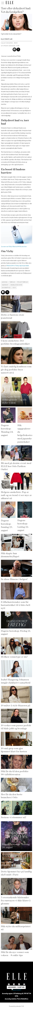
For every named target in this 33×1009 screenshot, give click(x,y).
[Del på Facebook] (14, 49)
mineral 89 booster (16, 285)
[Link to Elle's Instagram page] (9, 984)
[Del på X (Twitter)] (18, 49)
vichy (14, 287)
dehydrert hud (6, 287)
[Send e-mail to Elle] (24, 984)
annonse (4, 282)
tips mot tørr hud (22, 282)
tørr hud (12, 282)
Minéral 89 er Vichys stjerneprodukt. (18, 265)
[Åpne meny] (2, 2)
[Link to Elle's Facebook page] (14, 984)
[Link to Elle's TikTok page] (19, 984)
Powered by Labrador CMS (16, 1006)
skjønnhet (5, 285)
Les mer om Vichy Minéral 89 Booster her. (14, 246)
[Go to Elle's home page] (16, 976)
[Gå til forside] (9, 2)
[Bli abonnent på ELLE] (16, 990)
